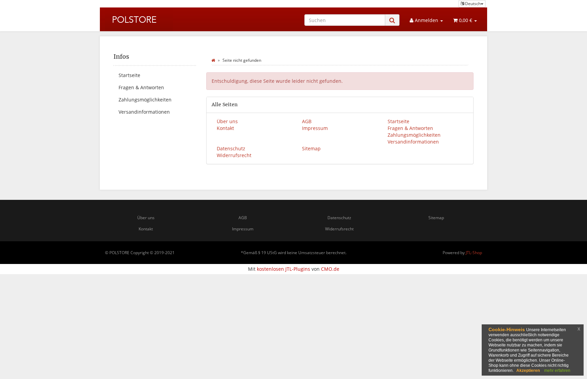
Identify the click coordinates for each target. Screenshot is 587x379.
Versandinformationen (413, 141)
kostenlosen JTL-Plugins (283, 269)
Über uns (227, 121)
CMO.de (330, 269)
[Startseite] (213, 60)
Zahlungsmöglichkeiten (414, 135)
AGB (307, 121)
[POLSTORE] (139, 19)
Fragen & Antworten (410, 128)
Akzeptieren (528, 370)
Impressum (315, 128)
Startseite (398, 121)
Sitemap (311, 148)
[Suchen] (392, 20)
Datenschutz (231, 148)
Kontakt (225, 128)
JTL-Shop (474, 252)
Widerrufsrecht (234, 155)
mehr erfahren (557, 370)
